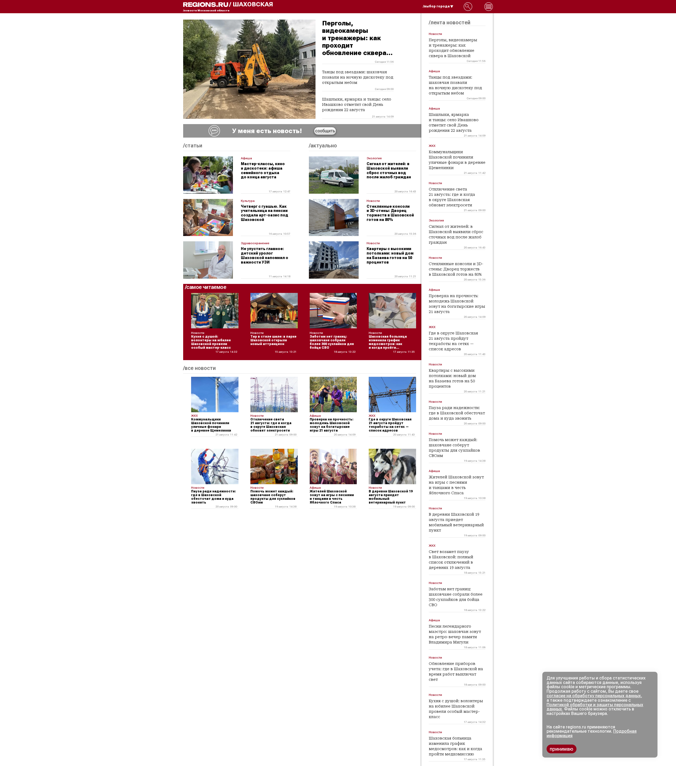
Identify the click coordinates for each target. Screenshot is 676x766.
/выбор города (436, 6)
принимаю (561, 749)
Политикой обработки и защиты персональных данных (595, 707)
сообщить (325, 130)
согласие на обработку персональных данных (594, 695)
